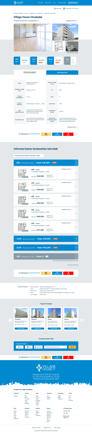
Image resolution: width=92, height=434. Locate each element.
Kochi (37, 414)
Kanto (37, 393)
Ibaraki (37, 399)
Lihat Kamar (57, 134)
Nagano (59, 396)
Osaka (15, 415)
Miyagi (26, 402)
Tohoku (27, 393)
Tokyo (37, 405)
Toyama (48, 399)
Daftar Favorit (48, 2)
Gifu (70, 397)
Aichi (70, 396)
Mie (69, 399)
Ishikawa (49, 397)
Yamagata (27, 403)
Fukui (48, 396)
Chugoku (27, 408)
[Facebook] (64, 413)
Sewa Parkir (40, 2)
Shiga (15, 417)
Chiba (37, 396)
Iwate (26, 400)
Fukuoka (48, 411)
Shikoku (38, 408)
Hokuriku (49, 393)
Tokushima (38, 415)
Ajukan (68, 134)
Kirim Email (58, 8)
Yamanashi (60, 399)
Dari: (22, 58)
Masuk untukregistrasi (66, 417)
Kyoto (15, 412)
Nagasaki (49, 417)
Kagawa (37, 412)
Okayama (27, 412)
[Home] (46, 367)
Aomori (26, 397)
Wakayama (16, 418)
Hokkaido (16, 393)
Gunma (37, 397)
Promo (54, 2)
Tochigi (37, 403)
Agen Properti (57, 427)
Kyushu (48, 408)
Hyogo (15, 411)
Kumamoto (49, 414)
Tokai (70, 393)
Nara (15, 414)
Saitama (37, 402)
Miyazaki (49, 415)
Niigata (59, 397)
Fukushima (27, 399)
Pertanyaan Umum (62, 2)
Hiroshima (27, 411)
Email (46, 134)
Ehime (37, 411)
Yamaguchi (27, 417)
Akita (26, 396)
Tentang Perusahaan (36, 427)
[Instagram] (67, 413)
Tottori (26, 415)
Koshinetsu (61, 393)
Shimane (26, 414)
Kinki (15, 408)
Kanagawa (38, 400)
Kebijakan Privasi (47, 427)
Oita (48, 418)
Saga (48, 421)
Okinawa (48, 420)
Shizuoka (71, 400)
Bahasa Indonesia (73, 2)
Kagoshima (49, 412)
